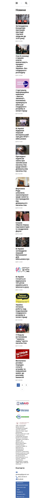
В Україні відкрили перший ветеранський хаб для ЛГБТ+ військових (22, 133)
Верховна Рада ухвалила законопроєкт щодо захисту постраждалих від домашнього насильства (22, 197)
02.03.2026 (19, 41)
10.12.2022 (19, 345)
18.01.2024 (19, 234)
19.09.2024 (19, 113)
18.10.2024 (19, 75)
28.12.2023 (19, 262)
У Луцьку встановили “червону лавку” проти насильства (22, 339)
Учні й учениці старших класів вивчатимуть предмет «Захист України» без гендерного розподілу (22, 64)
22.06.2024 (19, 173)
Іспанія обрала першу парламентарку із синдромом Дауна (23, 227)
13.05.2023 (19, 320)
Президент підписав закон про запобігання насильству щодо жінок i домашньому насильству (22, 164)
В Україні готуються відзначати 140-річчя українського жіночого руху (22, 282)
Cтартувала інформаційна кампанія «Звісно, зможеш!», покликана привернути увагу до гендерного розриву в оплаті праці (22, 100)
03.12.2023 (19, 290)
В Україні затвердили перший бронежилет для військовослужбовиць (26, 254)
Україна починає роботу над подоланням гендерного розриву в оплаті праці (21, 311)
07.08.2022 (19, 380)
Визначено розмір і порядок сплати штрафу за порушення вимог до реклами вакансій (21, 369)
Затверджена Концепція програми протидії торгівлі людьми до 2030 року (22, 32)
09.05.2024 (19, 208)
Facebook (20, 479)
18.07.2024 (19, 141)
